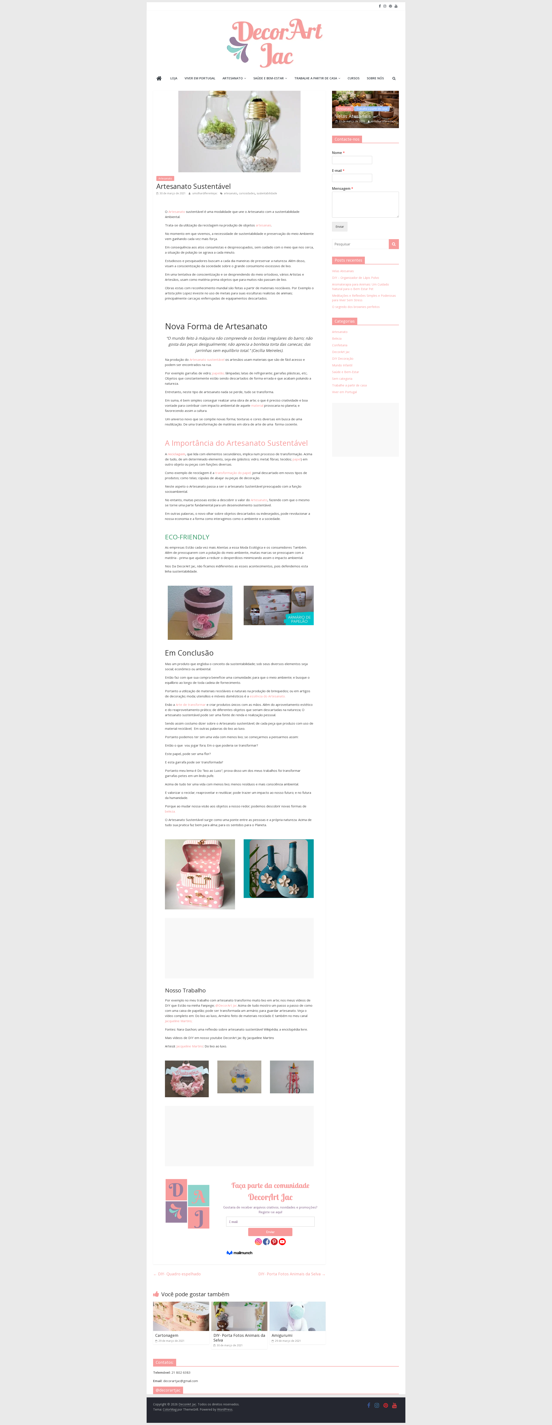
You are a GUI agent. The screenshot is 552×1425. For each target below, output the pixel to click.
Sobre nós (375, 78)
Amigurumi (282, 1335)
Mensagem (342, 188)
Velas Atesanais (343, 271)
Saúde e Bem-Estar (268, 78)
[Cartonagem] (181, 1304)
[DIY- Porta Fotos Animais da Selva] (239, 1304)
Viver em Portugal (200, 78)
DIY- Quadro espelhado (177, 1273)
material (257, 405)
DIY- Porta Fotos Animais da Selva (292, 1273)
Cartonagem (166, 1335)
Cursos (353, 78)
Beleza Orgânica (357, 111)
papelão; (218, 373)
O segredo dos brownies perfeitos (356, 307)
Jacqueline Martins (189, 1046)
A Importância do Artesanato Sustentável (236, 443)
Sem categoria (342, 379)
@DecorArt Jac (226, 1005)
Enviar (340, 226)
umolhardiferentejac (205, 193)
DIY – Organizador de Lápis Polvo (355, 278)
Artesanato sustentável (207, 359)
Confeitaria (339, 345)
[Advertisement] (239, 948)
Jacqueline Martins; (178, 1021)
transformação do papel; (232, 473)
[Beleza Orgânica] (369, 93)
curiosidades (247, 193)
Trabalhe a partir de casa (315, 78)
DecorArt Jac (341, 352)
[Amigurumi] (298, 1304)
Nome (338, 153)
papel (297, 459)
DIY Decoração (342, 358)
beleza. (170, 811)
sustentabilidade (267, 193)
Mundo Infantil (342, 365)
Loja (173, 78)
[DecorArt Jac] (159, 78)
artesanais (263, 225)
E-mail (338, 170)
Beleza (337, 338)
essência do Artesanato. (267, 696)
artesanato (230, 193)
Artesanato (233, 78)
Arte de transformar (190, 704)
